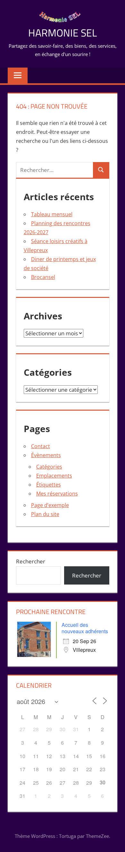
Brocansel (43, 277)
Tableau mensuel (51, 214)
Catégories (49, 466)
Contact (40, 446)
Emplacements (54, 475)
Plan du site (45, 514)
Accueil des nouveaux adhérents (85, 628)
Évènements (46, 455)
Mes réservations (57, 493)
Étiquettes (48, 484)
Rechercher (30, 561)
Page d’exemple (50, 505)
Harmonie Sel (62, 32)
